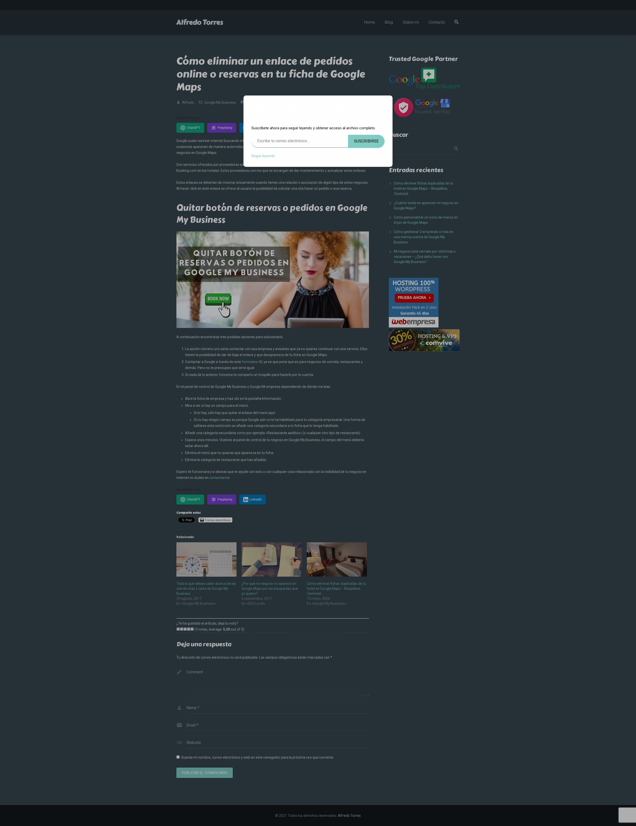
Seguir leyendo (263, 156)
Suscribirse (366, 141)
